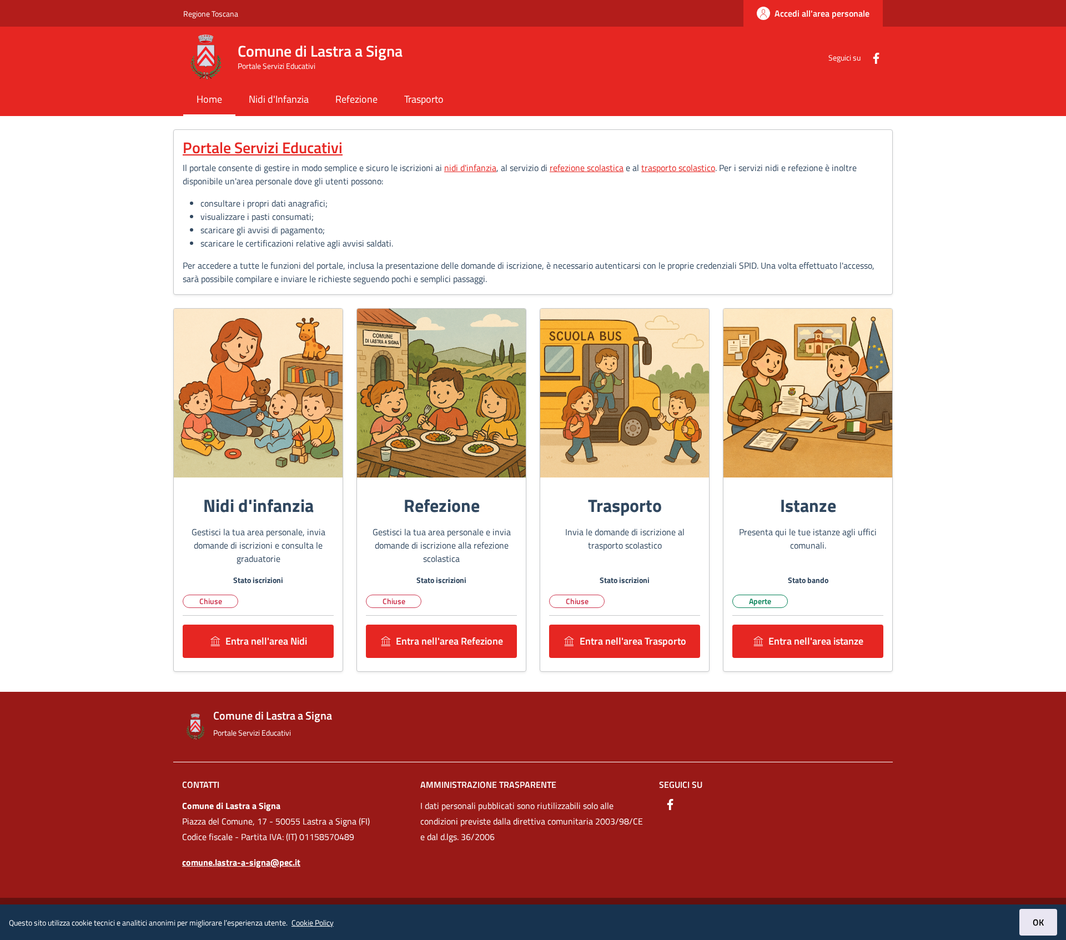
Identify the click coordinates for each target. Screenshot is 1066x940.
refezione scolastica (586, 167)
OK (1038, 922)
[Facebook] (872, 56)
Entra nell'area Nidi (266, 641)
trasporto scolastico (678, 167)
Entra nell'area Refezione (449, 641)
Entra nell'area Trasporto (633, 641)
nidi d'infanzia (470, 167)
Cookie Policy (312, 922)
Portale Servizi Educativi (263, 147)
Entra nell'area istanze (815, 641)
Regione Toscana (210, 13)
